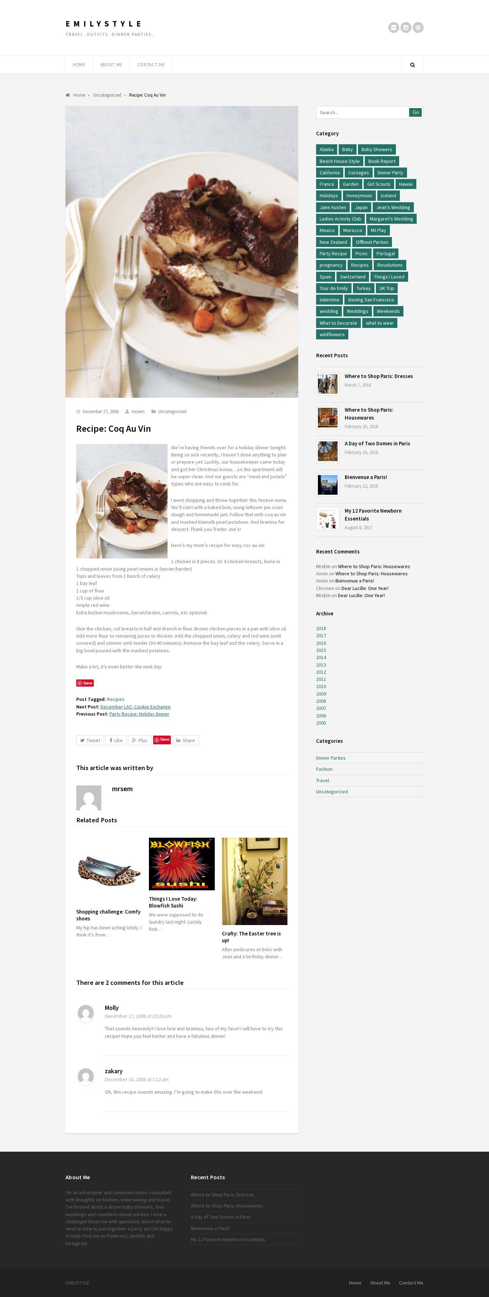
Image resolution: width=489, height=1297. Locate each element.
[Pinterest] (418, 27)
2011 (321, 679)
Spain (325, 277)
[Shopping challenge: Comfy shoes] (109, 870)
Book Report (382, 161)
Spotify (137, 1236)
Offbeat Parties (372, 242)
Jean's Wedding (393, 207)
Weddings (357, 311)
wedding (329, 311)
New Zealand (333, 242)
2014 (321, 657)
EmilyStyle (105, 24)
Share (189, 740)
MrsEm (323, 566)
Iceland (388, 195)
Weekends (388, 311)
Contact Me (151, 65)
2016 (321, 643)
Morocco (352, 230)
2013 (321, 665)
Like (118, 740)
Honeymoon (359, 195)
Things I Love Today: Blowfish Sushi (173, 902)
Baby (347, 149)
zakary (114, 1071)
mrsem (138, 411)
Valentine (329, 299)
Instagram (76, 1243)
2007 (321, 708)
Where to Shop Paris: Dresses (379, 376)
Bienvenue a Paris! (366, 477)
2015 (321, 650)
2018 (321, 628)
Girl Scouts (379, 184)
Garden (351, 184)
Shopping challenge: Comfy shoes (108, 915)
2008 (321, 701)
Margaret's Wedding (391, 219)
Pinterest (117, 1236)
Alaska (327, 149)
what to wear (380, 323)
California (330, 172)
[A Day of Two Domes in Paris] (327, 451)
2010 (321, 686)
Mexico (327, 230)
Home (79, 65)
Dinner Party (390, 172)
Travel (322, 780)
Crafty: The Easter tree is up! (251, 937)
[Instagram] (406, 27)
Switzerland (352, 277)
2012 (321, 672)
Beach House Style (340, 161)
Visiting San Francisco (371, 299)
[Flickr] (393, 27)
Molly (112, 1008)
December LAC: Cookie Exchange (136, 706)
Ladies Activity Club (340, 219)
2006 (321, 715)
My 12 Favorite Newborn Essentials (228, 1239)
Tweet (93, 740)
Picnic (361, 253)
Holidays (329, 195)
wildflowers (332, 334)
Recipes (116, 699)
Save (164, 739)
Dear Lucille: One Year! (365, 588)
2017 (321, 635)
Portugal (386, 253)
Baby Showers (377, 149)
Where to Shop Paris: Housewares (374, 566)
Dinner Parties (331, 758)
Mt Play (378, 230)
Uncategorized (172, 411)
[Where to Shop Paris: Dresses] (327, 384)
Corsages (358, 172)
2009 (321, 694)
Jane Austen (333, 207)
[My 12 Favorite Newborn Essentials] (327, 518)
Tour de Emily (334, 288)
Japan (361, 207)
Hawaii (406, 184)
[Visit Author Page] (88, 797)
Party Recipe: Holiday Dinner (139, 714)
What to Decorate (338, 323)
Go (416, 112)
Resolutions (390, 265)
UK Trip (386, 288)
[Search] (412, 65)
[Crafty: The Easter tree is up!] (254, 881)
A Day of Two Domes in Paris (377, 443)
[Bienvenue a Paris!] (327, 485)
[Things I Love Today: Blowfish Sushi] (181, 864)
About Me (111, 65)
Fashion (324, 769)
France (327, 184)
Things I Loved (389, 277)
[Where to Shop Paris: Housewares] (327, 417)
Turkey (364, 288)
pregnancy (331, 265)
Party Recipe (333, 253)
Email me (97, 1221)
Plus (143, 740)
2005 (321, 723)
